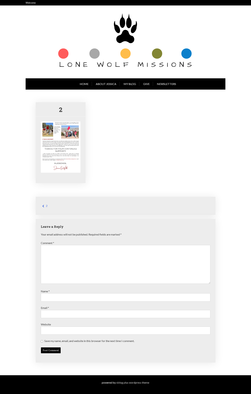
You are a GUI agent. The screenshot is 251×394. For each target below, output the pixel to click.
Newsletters (166, 83)
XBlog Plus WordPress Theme (132, 382)
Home (84, 83)
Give (146, 83)
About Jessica (106, 83)
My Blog (130, 83)
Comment (47, 243)
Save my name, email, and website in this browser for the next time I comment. (89, 340)
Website (46, 324)
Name (45, 291)
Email (45, 307)
